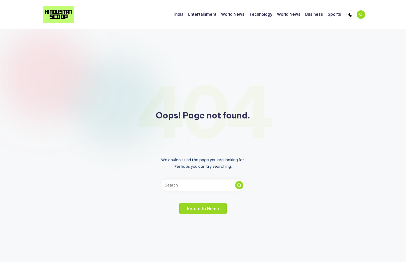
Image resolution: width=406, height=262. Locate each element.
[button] (239, 185)
